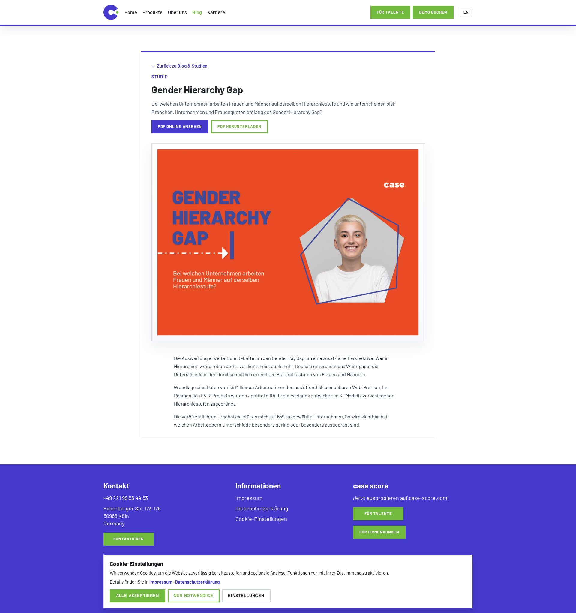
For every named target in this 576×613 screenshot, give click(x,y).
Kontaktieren (128, 538)
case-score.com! (429, 497)
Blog (197, 12)
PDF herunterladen (240, 126)
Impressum (249, 497)
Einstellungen (246, 595)
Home (130, 12)
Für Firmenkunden (379, 532)
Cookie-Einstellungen (261, 518)
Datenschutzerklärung (262, 508)
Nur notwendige (193, 595)
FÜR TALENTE (390, 12)
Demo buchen (433, 12)
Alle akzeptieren (137, 595)
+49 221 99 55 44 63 (126, 497)
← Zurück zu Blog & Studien (179, 65)
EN (466, 12)
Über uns (177, 12)
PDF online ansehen (180, 126)
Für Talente (378, 513)
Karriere (216, 12)
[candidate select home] (111, 12)
